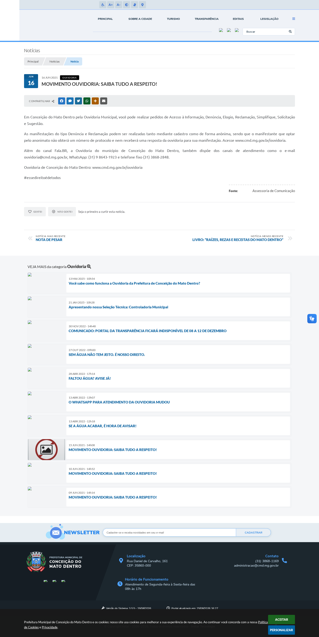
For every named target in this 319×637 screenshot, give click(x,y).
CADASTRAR (253, 532)
